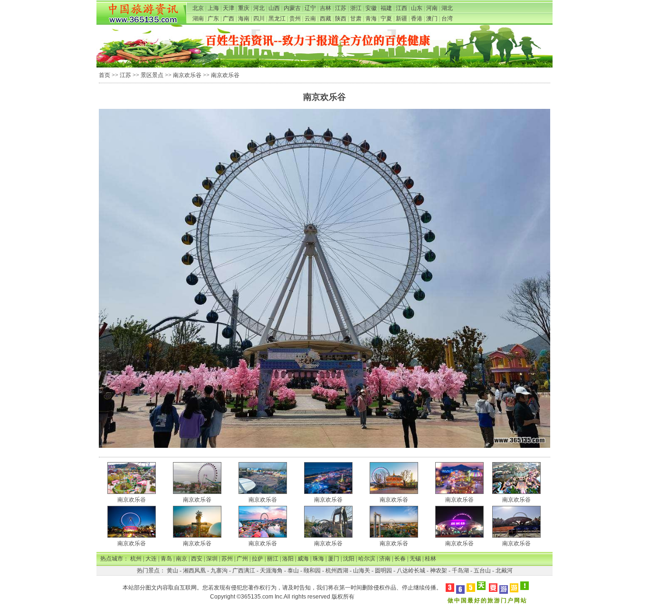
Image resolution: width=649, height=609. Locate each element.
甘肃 (356, 18)
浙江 (356, 8)
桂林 (430, 558)
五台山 (482, 570)
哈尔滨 (366, 558)
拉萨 (257, 558)
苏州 (227, 558)
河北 (259, 8)
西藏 (325, 18)
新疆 (401, 18)
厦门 (333, 558)
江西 (401, 8)
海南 (243, 18)
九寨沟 (219, 570)
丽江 (272, 558)
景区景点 (152, 75)
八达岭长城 (411, 570)
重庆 (243, 8)
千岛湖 (460, 570)
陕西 (340, 18)
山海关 (361, 570)
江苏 (340, 8)
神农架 (438, 570)
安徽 (371, 8)
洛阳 (288, 558)
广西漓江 (243, 570)
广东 (213, 18)
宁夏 (386, 18)
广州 (242, 558)
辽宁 (310, 8)
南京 (181, 558)
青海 (371, 18)
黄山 (172, 570)
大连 (151, 558)
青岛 (166, 558)
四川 (259, 18)
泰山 (293, 570)
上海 (213, 8)
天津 (228, 8)
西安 (196, 558)
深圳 (212, 558)
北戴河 (504, 570)
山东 (416, 8)
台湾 (447, 18)
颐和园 (312, 570)
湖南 (198, 18)
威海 (303, 558)
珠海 (318, 558)
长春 (400, 558)
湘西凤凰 (194, 570)
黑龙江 (277, 18)
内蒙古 (292, 8)
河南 (432, 8)
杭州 (136, 558)
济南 (385, 558)
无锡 (415, 558)
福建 (386, 8)
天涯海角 (271, 570)
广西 (228, 18)
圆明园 (383, 570)
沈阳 (348, 558)
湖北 (447, 8)
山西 (274, 8)
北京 (198, 8)
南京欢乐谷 (187, 75)
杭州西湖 (336, 570)
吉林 (325, 8)
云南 (310, 18)
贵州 (295, 18)
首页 (104, 75)
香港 (416, 18)
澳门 (432, 18)
